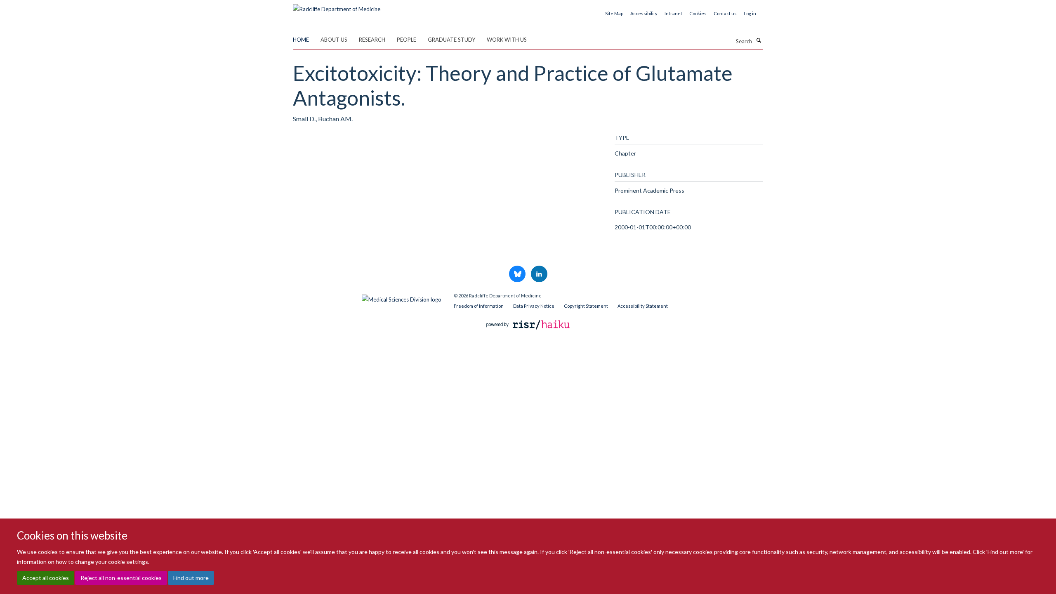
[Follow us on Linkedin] (539, 274)
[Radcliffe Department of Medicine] (336, 6)
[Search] (758, 40)
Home (301, 39)
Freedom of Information (479, 306)
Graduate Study (451, 39)
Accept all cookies (45, 577)
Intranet (673, 13)
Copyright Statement (586, 306)
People (406, 39)
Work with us (507, 39)
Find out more (191, 577)
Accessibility (644, 13)
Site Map (614, 13)
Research (372, 39)
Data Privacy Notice (533, 306)
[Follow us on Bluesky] (518, 274)
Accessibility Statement (643, 306)
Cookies (698, 13)
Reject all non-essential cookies (121, 577)
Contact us (725, 13)
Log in (750, 13)
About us (334, 39)
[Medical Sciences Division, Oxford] (367, 297)
